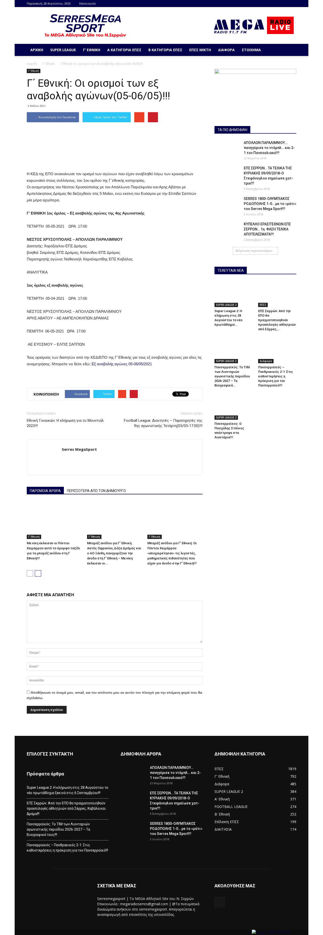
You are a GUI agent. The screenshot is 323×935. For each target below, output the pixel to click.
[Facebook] (292, 3)
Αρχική (36, 49)
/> (250, 932)
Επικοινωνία (87, 3)
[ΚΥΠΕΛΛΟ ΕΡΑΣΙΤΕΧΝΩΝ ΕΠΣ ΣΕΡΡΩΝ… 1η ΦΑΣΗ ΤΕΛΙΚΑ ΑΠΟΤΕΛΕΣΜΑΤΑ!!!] (227, 230)
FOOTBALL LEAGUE (231, 806)
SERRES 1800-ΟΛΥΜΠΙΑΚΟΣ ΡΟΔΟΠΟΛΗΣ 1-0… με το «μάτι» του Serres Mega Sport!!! (270, 204)
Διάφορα (226, 49)
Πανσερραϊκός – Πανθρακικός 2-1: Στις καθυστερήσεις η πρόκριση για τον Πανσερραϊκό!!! (275, 376)
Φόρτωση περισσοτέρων (253, 251)
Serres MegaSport (79, 449)
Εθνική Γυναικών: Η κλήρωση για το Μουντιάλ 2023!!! (65, 423)
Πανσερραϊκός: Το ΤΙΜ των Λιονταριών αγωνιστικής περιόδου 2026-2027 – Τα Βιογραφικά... (232, 376)
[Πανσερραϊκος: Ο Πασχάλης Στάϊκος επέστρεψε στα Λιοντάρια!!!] (233, 406)
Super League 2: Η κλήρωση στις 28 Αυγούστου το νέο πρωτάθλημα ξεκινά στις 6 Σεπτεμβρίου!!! (67, 790)
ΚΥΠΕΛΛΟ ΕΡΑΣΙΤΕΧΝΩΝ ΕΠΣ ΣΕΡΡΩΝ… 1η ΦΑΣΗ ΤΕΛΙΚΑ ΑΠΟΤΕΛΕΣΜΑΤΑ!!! (267, 229)
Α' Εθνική (222, 799)
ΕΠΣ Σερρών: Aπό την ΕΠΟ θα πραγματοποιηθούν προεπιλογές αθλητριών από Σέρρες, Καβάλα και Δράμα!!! (66, 808)
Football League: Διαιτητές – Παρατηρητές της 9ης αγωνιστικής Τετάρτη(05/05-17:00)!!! (163, 423)
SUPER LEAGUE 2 (226, 305)
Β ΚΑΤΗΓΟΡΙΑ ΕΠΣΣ (165, 49)
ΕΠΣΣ (263, 305)
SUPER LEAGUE (63, 49)
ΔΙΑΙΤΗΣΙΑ (223, 829)
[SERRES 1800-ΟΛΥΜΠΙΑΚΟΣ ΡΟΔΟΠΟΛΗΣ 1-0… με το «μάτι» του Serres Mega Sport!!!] (227, 205)
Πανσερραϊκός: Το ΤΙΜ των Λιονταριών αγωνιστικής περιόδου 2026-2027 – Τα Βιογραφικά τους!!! (58, 829)
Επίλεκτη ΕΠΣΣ (226, 821)
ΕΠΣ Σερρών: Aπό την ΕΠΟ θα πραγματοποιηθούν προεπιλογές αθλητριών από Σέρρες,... (277, 320)
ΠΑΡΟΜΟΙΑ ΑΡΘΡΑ (45, 491)
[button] (290, 50)
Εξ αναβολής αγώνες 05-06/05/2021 (122, 364)
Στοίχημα (251, 49)
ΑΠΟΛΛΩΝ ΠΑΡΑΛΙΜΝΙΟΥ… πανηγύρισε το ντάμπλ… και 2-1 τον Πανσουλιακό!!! (269, 148)
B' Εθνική (222, 814)
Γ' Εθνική (48, 64)
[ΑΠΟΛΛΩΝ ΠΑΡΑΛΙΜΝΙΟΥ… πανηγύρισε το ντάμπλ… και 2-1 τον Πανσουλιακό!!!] (227, 149)
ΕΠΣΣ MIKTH (200, 49)
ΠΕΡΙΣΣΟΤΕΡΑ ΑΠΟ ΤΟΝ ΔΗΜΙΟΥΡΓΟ (96, 491)
